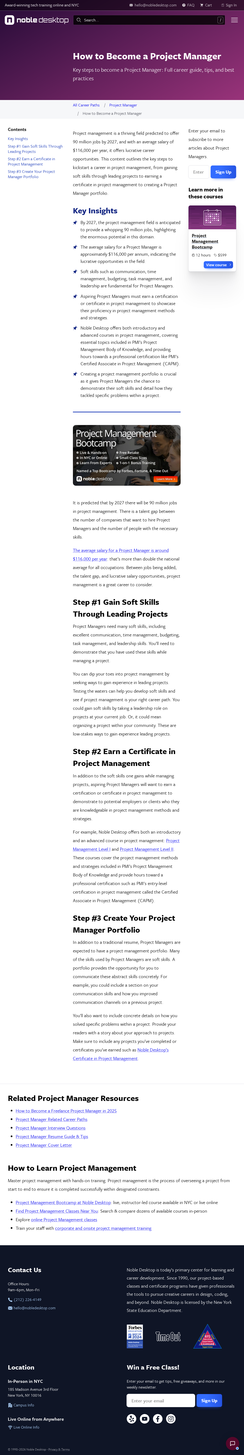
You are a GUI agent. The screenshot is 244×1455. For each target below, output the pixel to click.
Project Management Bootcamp (205, 241)
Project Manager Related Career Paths (51, 1119)
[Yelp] (131, 1419)
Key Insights (18, 138)
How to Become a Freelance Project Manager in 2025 (66, 1110)
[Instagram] (171, 1419)
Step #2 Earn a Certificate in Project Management (31, 161)
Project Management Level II (146, 849)
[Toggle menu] (234, 20)
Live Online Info (26, 1427)
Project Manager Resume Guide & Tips (52, 1136)
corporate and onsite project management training (103, 1228)
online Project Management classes (64, 1219)
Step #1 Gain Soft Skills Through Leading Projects (35, 148)
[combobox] (149, 20)
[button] (232, 1443)
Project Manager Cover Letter (44, 1145)
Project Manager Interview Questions (51, 1128)
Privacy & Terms (59, 1449)
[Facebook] (158, 1419)
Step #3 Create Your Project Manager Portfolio (31, 174)
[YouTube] (144, 1419)
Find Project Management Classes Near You (57, 1211)
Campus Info (23, 1405)
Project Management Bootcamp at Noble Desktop (63, 1202)
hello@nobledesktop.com (34, 1308)
